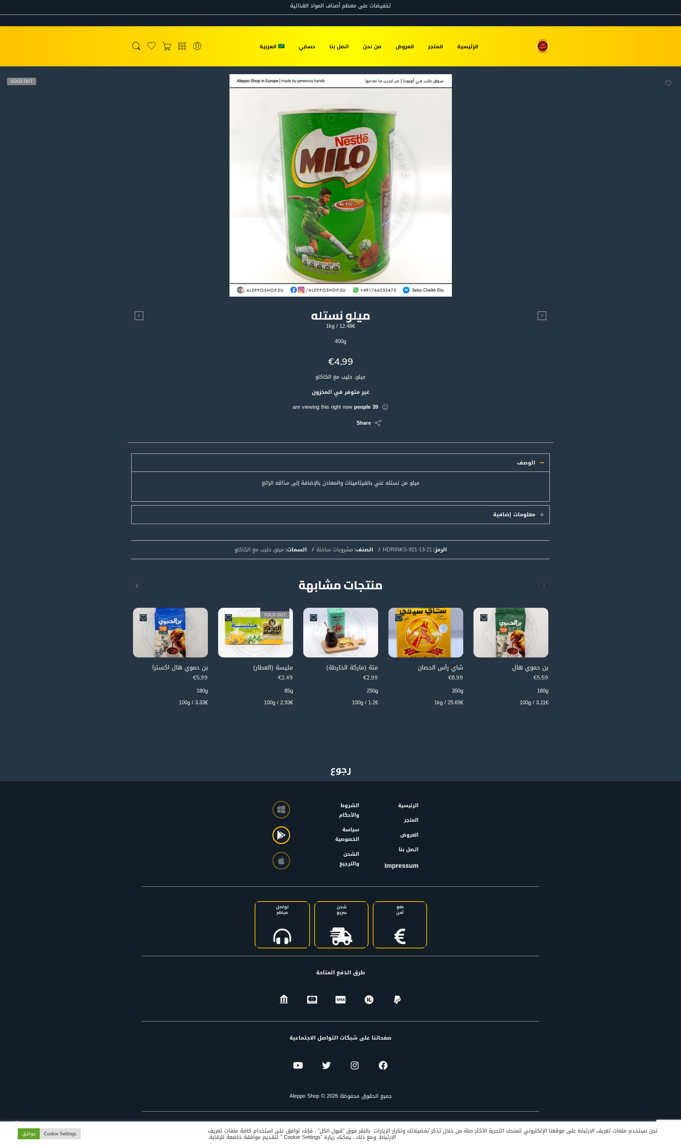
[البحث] (136, 46)
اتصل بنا (339, 46)
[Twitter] (326, 1065)
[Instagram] (355, 1065)
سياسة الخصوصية (350, 834)
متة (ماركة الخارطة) (352, 667)
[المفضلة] (668, 83)
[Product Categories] (182, 46)
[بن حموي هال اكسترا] (170, 633)
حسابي (307, 46)
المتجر (435, 46)
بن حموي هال (530, 667)
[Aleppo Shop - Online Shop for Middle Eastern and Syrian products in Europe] (543, 46)
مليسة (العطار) (273, 667)
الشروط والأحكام (350, 810)
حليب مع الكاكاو (253, 550)
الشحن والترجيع (350, 859)
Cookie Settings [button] (60, 1133)
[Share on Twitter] (345, 423)
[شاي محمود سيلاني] (542, 316)
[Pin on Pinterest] (316, 423)
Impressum (401, 866)
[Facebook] (383, 1065)
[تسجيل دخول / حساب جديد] (197, 46)
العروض (404, 46)
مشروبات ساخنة (334, 550)
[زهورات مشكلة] (139, 316)
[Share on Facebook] (330, 423)
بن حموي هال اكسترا (180, 667)
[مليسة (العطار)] (255, 633)
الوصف (526, 463)
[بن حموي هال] (511, 633)
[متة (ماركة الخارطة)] (340, 633)
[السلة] (167, 46)
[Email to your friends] (302, 423)
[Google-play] (281, 835)
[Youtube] (298, 1065)
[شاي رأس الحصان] (425, 633)
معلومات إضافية (514, 514)
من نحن (372, 46)
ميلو (279, 550)
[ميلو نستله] (340, 185)
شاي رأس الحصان (440, 667)
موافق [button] (28, 1133)
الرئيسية (467, 46)
